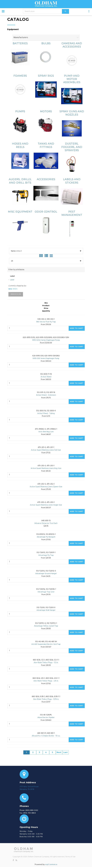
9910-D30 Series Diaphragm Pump (46, 358)
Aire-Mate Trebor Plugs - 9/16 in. (46, 699)
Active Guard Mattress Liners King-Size (46, 468)
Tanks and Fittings (46, 145)
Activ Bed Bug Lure (46, 431)
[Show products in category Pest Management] (71, 229)
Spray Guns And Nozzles (72, 113)
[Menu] (3, 11)
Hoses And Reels (20, 145)
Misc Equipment (20, 211)
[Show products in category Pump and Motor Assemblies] (71, 96)
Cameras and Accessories (72, 45)
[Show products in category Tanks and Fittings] (45, 161)
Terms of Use (70, 856)
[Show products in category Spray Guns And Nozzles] (71, 128)
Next (59, 752)
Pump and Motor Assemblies (71, 79)
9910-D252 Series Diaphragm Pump (46, 340)
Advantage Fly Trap (46, 555)
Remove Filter (16, 294)
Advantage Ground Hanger (46, 573)
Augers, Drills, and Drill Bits (20, 181)
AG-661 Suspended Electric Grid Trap (45, 644)
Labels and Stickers (72, 181)
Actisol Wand (46, 376)
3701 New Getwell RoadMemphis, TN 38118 (29, 788)
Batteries (20, 43)
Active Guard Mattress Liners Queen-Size (46, 486)
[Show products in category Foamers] (20, 89)
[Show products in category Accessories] (45, 193)
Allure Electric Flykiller (46, 717)
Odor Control (46, 211)
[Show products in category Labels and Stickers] (71, 196)
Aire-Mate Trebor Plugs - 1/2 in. (46, 662)
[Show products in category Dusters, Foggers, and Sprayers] (71, 164)
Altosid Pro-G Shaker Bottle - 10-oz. (46, 735)
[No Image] (51, 256)
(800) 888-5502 (31, 810)
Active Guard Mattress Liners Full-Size (46, 450)
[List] (46, 256)
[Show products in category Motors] (45, 125)
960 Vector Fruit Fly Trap (46, 321)
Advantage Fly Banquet (46, 537)
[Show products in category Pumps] (20, 125)
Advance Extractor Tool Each (46, 523)
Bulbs (45, 43)
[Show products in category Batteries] (20, 57)
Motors (46, 111)
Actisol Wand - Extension (46, 395)
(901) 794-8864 (29, 813)
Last (65, 752)
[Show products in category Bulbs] (45, 57)
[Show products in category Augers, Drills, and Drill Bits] (20, 196)
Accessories (46, 179)
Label (12, 280)
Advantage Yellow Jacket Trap (46, 626)
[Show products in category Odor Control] (45, 225)
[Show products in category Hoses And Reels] (20, 161)
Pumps (20, 111)
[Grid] (41, 256)
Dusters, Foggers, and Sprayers (71, 147)
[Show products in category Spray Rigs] (45, 89)
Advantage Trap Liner (46, 591)
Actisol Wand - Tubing (46, 413)
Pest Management (71, 213)
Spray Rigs (46, 75)
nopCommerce (51, 864)
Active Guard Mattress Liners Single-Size (46, 505)
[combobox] (46, 251)
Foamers (20, 75)
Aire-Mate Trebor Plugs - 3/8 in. (46, 680)
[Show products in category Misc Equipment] (20, 225)
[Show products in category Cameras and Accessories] (71, 60)
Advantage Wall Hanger (46, 610)
